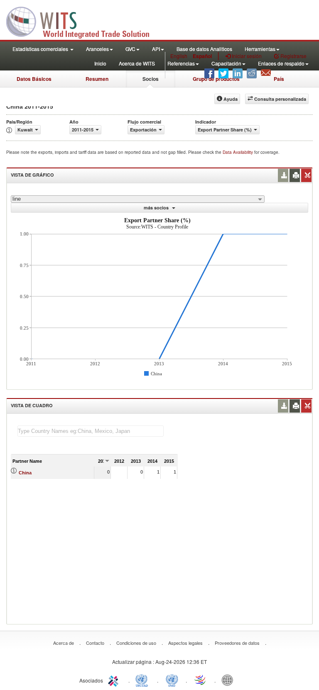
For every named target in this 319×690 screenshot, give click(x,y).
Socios (150, 79)
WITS (83, 20)
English (178, 55)
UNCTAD (143, 679)
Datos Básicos (34, 79)
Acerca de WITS (137, 63)
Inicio (100, 63)
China (25, 472)
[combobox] (138, 199)
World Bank (229, 679)
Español (202, 56)
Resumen (97, 79)
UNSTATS (172, 679)
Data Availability (238, 152)
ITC (114, 679)
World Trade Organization (200, 679)
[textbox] (90, 431)
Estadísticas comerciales (40, 48)
